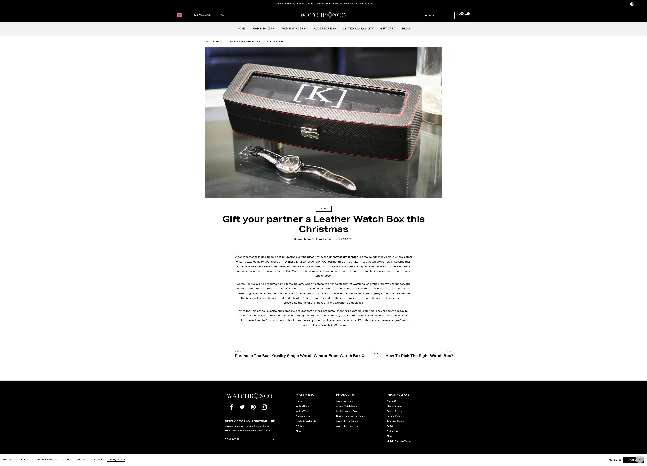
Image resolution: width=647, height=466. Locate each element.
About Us (392, 401)
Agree (634, 460)
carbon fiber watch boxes (377, 289)
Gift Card (387, 29)
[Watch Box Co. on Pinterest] (253, 408)
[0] (459, 16)
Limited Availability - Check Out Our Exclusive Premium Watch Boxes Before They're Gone (323, 4)
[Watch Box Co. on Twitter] (242, 408)
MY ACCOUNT (203, 15)
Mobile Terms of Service (400, 441)
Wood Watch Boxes (347, 406)
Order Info (392, 431)
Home (241, 29)
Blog (406, 29)
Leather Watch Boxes (348, 411)
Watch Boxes (263, 29)
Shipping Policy (395, 406)
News (323, 209)
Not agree (615, 460)
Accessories (324, 29)
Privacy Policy (394, 411)
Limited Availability (358, 29)
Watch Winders (293, 29)
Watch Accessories (347, 426)
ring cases (252, 294)
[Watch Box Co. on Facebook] (231, 408)
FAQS (390, 426)
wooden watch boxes (274, 294)
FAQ (221, 15)
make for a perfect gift (302, 262)
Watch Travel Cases (347, 421)
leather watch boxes (347, 289)
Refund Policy (394, 416)
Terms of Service (396, 421)
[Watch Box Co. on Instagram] (264, 408)
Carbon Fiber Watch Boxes (350, 416)
